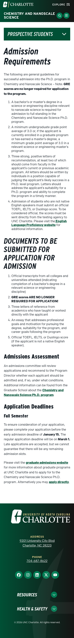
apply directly (59, 482)
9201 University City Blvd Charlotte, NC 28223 (37, 543)
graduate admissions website (47, 462)
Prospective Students (30, 34)
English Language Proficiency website (39, 223)
